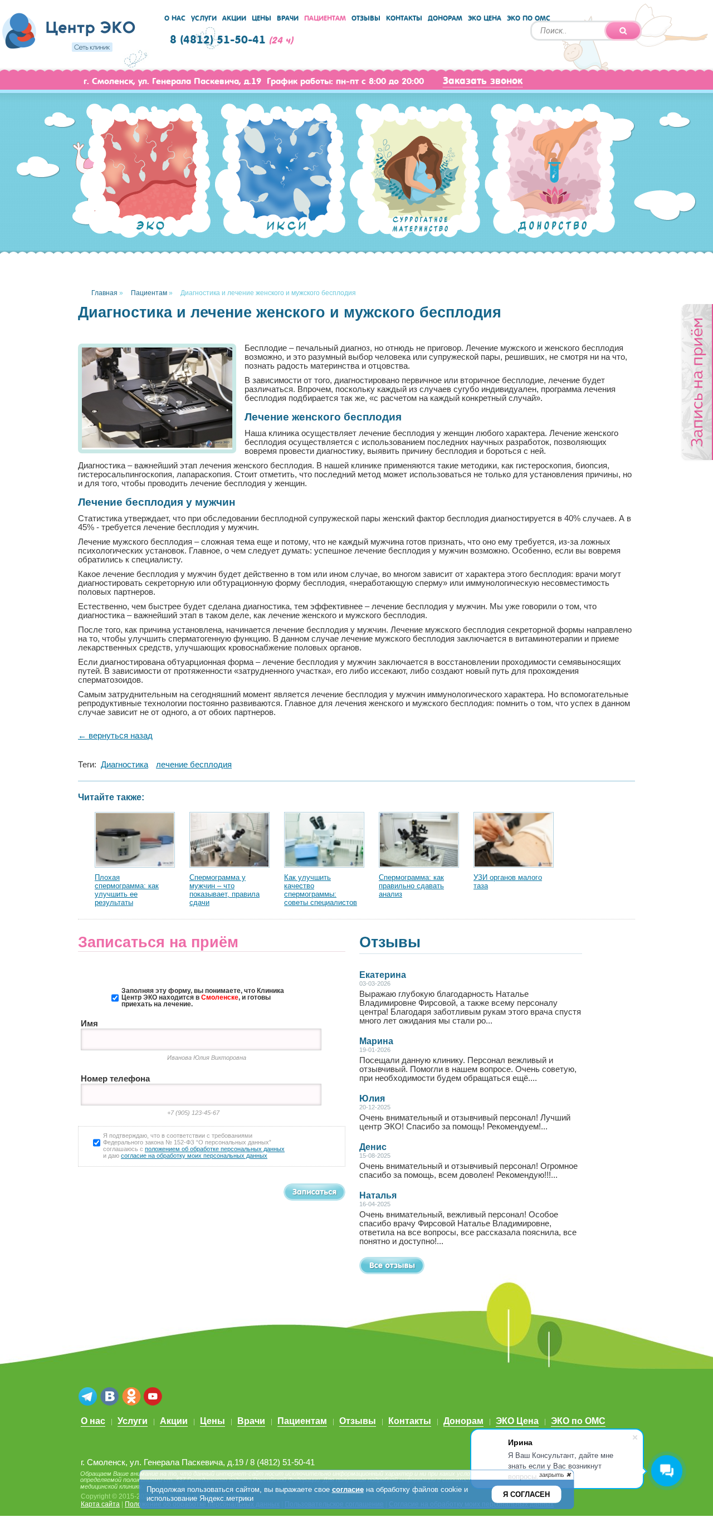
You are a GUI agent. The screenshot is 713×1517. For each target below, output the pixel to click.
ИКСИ (280, 173)
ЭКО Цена (484, 18)
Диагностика (124, 764)
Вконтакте (109, 1397)
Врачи (288, 18)
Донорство (550, 173)
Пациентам (325, 18)
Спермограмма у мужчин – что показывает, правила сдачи (224, 890)
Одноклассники (131, 1397)
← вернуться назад (115, 735)
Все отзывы (391, 1265)
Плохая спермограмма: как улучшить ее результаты (127, 890)
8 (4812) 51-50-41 (218, 39)
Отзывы (365, 18)
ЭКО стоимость (145, 172)
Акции (234, 18)
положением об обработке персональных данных (215, 1149)
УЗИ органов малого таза (507, 881)
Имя (89, 1023)
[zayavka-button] (696, 383)
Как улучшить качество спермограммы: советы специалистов (320, 890)
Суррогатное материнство (415, 176)
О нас (174, 18)
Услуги (204, 18)
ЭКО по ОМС (528, 18)
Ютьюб (153, 1397)
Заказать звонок (482, 81)
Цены (261, 18)
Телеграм (87, 1397)
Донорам (445, 18)
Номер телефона (115, 1078)
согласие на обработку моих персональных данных (194, 1155)
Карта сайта (100, 1504)
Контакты (404, 18)
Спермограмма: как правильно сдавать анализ (411, 885)
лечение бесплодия (194, 764)
